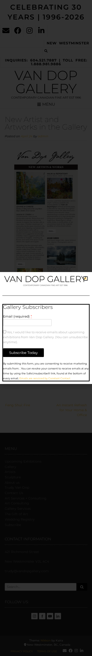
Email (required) (17, 316)
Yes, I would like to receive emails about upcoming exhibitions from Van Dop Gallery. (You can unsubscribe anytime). (45, 337)
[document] (46, 328)
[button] (85, 278)
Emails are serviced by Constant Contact (44, 378)
